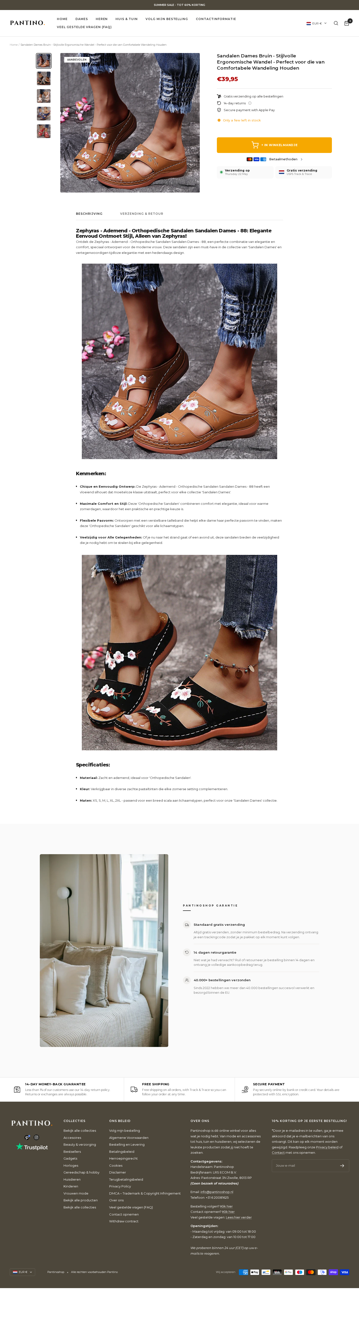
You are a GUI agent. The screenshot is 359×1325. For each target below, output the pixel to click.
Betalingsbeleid (121, 1151)
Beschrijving (89, 213)
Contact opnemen (124, 1214)
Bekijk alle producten (80, 1200)
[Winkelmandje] (346, 23)
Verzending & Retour (141, 213)
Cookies (115, 1165)
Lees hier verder (239, 1217)
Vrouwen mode (75, 1193)
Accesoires (72, 1138)
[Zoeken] (336, 23)
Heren (102, 19)
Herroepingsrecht (123, 1158)
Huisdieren (72, 1179)
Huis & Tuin (127, 19)
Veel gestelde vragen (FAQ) (84, 27)
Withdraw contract (123, 1221)
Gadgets (70, 1158)
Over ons (116, 1200)
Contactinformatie (216, 19)
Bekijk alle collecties (79, 1130)
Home (62, 19)
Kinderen (70, 1186)
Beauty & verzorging (79, 1144)
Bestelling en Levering (127, 1144)
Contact (278, 1152)
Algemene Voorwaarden (128, 1138)
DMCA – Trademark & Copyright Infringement (145, 1193)
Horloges (70, 1165)
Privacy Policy (120, 1186)
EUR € (317, 23)
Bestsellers (72, 1151)
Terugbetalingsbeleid (126, 1179)
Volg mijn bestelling (167, 19)
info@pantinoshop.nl (217, 1192)
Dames (81, 19)
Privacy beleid (327, 1147)
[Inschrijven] (342, 1165)
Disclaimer (117, 1172)
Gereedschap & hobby (81, 1172)
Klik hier (226, 1206)
